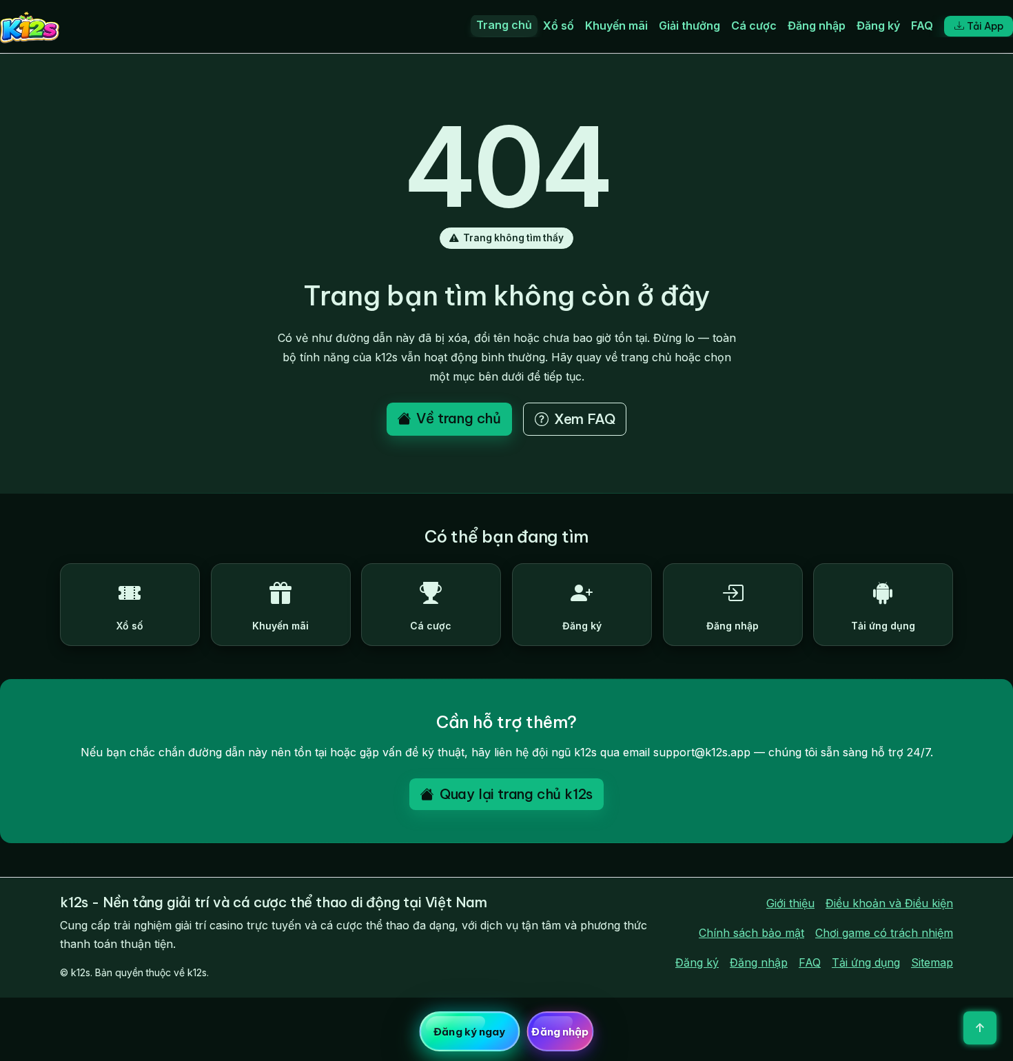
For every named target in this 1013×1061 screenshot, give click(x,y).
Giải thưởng (689, 25)
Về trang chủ (458, 418)
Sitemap (932, 962)
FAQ (922, 25)
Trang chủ (504, 25)
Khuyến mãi (616, 25)
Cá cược (754, 25)
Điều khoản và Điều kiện (889, 903)
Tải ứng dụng (866, 962)
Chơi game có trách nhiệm (884, 933)
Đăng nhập (817, 25)
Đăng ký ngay (469, 1031)
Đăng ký (878, 25)
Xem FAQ (584, 418)
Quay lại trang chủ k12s (516, 793)
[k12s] (29, 26)
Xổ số (558, 25)
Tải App (985, 26)
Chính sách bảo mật (751, 933)
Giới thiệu (790, 903)
